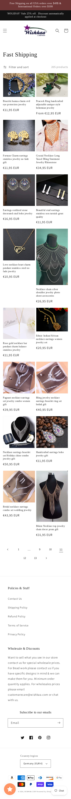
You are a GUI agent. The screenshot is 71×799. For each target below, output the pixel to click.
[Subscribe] (58, 723)
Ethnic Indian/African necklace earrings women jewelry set (49, 339)
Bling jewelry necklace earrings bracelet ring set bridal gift (49, 401)
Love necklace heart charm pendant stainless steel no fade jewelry (17, 268)
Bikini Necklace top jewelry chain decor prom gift (50, 528)
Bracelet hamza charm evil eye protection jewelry (16, 103)
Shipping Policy (17, 607)
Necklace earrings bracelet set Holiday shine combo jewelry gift (16, 455)
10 (50, 549)
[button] (5, 30)
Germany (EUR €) (33, 763)
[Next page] (46, 558)
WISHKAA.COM (30, 791)
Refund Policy (16, 616)
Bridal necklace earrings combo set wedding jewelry (17, 508)
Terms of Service (18, 625)
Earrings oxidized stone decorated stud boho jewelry (17, 212)
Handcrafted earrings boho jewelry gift (50, 454)
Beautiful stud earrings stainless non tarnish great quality (49, 213)
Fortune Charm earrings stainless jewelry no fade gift (16, 159)
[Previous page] (8, 549)
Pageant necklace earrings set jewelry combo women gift (16, 401)
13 (35, 558)
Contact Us (15, 598)
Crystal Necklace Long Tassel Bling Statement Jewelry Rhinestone (48, 159)
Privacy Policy (16, 634)
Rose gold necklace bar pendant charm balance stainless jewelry (15, 346)
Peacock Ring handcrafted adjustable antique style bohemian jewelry (49, 104)
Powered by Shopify (44, 791)
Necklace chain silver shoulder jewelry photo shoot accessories (48, 292)
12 (24, 558)
